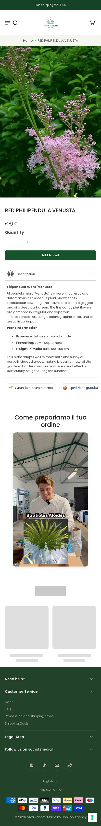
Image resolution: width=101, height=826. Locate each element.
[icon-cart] (90, 22)
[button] (50, 255)
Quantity (14, 232)
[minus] (10, 242)
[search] (15, 22)
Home (28, 40)
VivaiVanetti (36, 817)
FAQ (8, 709)
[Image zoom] (50, 121)
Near (9, 702)
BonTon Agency (74, 817)
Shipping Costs (17, 723)
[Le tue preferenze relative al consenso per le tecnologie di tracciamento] (92, 817)
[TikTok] (44, 765)
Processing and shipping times (29, 716)
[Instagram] (31, 765)
